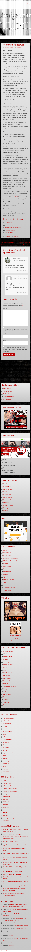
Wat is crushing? (9, 225)
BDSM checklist (7, 555)
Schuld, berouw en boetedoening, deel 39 (13, 834)
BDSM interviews (7, 489)
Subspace (5, 585)
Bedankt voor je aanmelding (21, 925)
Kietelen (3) (11, 935)
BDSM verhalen (7, 494)
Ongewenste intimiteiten (9, 686)
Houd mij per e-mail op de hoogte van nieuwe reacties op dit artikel (15, 330)
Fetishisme (6, 502)
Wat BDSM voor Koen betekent (11, 841)
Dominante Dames (8, 664)
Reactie (5, 308)
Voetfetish (7, 236)
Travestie (5, 699)
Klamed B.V (4, 951)
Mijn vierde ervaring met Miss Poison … (13, 871)
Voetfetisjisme (7, 590)
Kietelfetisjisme (7, 571)
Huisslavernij (6, 681)
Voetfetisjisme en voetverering (13, 227)
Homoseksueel (7, 678)
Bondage (5, 563)
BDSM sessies (6, 654)
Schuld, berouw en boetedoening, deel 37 (13, 874)
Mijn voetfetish (9, 232)
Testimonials (6, 697)
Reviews (5, 510)
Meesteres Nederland (15, 637)
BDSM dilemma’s (7, 486)
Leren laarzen (8, 222)
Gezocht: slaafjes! (18, 923)
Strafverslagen (7, 694)
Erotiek (5, 667)
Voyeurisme (6, 705)
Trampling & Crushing (9, 587)
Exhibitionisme (7, 566)
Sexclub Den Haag (15, 639)
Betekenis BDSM (7, 656)
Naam (5, 333)
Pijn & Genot (6, 577)
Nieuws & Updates (8, 505)
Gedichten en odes (8, 672)
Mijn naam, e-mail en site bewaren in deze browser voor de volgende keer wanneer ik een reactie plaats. (15, 349)
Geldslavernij (6, 675)
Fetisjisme (6, 569)
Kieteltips (11, 943)
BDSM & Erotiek (7, 553)
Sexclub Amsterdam (15, 635)
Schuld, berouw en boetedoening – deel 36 (14, 886)
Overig (5, 689)
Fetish (4, 670)
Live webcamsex (15, 641)
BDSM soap (6, 492)
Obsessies (5, 574)
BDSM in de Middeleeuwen (10, 558)
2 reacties (15, 236)
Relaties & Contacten (8, 579)
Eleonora (19, 47)
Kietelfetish (11, 945)
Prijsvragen (6, 508)
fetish (16, 197)
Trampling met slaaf (10, 230)
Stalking (5, 582)
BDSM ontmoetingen (8, 651)
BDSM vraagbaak (7, 497)
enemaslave (17, 258)
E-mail (5, 340)
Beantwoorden (22, 270)
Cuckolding (6, 662)
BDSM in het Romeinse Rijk (10, 561)
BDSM (5, 483)
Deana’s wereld (7, 500)
